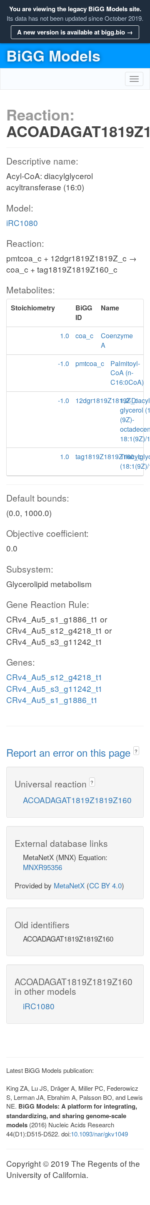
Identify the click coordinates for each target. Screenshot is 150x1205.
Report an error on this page (69, 752)
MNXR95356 (42, 867)
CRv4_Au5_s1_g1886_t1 (52, 699)
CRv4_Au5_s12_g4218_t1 (54, 676)
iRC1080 (22, 222)
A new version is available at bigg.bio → (75, 32)
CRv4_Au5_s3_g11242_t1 (54, 688)
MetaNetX (69, 885)
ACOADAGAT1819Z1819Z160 (77, 799)
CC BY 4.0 (105, 885)
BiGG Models (53, 55)
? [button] (136, 751)
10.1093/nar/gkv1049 (99, 1133)
